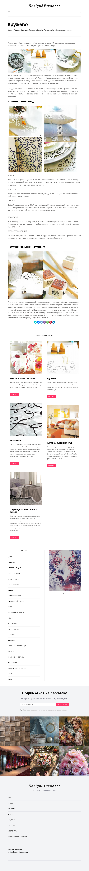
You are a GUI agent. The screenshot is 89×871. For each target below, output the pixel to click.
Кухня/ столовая (14, 596)
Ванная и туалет (14, 573)
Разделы (17, 30)
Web (9, 797)
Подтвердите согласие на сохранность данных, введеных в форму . (45, 710)
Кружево (51, 378)
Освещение (12, 623)
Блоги (10, 674)
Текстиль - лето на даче (22, 378)
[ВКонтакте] (38, 322)
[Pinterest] (50, 322)
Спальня (11, 618)
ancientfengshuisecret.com (18, 852)
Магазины (12, 640)
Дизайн (10, 30)
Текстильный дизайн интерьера (54, 30)
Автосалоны (12, 635)
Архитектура (12, 831)
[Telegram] (41, 322)
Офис (10, 607)
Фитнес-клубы (13, 629)
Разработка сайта (15, 849)
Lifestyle (11, 825)
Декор (10, 557)
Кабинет (11, 590)
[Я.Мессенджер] (35, 322)
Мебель (10, 814)
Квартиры (11, 562)
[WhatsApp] (47, 322)
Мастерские (12, 662)
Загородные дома (15, 568)
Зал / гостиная (13, 584)
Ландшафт (11, 820)
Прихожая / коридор (16, 612)
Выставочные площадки (17, 646)
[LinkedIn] (53, 322)
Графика (11, 803)
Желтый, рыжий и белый (60, 443)
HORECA (11, 651)
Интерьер (24, 30)
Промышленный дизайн (17, 836)
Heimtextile (15, 440)
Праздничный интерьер (17, 668)
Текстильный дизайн (36, 30)
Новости (11, 679)
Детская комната (14, 579)
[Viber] (44, 322)
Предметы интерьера (16, 657)
